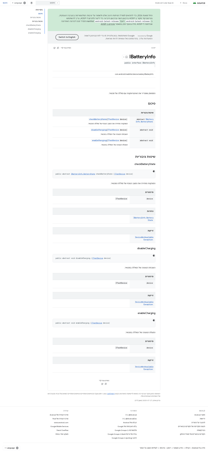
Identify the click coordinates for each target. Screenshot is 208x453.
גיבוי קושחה (201, 430)
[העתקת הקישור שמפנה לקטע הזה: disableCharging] (134, 248)
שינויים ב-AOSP (108, 24)
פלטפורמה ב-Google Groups (126, 430)
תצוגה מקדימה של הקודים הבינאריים (191, 426)
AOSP (153, 48)
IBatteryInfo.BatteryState (144, 120)
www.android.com (61, 422)
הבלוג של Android (130, 422)
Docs (185, 3)
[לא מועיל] (54, 48)
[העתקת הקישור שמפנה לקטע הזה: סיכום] (145, 103)
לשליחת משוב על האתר (148, 448)
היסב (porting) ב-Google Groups (124, 438)
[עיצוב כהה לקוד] (153, 171)
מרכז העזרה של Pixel (60, 419)
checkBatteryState (98, 119)
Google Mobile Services (59, 426)
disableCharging (99, 130)
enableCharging (99, 140)
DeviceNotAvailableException (144, 238)
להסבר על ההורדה (198, 422)
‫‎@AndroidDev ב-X (130, 419)
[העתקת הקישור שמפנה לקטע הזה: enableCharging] (135, 313)
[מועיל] (58, 48)
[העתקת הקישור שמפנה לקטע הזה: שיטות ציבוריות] (132, 157)
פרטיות (162, 448)
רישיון (169, 448)
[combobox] (48, 3)
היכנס (5, 3)
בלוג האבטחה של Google (127, 426)
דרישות (202, 419)
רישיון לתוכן (111, 394)
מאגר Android (199, 415)
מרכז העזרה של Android (59, 415)
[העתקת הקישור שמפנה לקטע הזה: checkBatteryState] (132, 164)
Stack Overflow (62, 430)
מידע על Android (198, 448)
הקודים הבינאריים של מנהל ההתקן (192, 434)
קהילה (187, 448)
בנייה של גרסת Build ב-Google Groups (122, 434)
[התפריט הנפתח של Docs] (179, 3)
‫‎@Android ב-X (131, 415)
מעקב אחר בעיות (61, 434)
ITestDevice (113, 119)
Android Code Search (164, 3)
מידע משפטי (178, 448)
